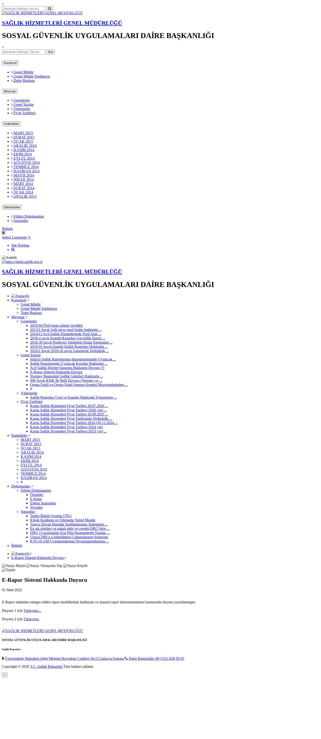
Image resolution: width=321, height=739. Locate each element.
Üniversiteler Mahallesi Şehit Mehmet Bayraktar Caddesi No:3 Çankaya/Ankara (65, 658)
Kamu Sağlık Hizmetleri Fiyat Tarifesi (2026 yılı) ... (68, 410)
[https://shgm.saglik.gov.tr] (22, 262)
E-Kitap (36, 499)
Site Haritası (20, 245)
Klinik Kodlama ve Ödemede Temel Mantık (62, 520)
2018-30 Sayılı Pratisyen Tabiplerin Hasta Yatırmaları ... (71, 342)
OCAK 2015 (23, 141)
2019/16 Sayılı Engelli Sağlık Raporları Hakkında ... (69, 347)
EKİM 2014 (22, 154)
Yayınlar (36, 507)
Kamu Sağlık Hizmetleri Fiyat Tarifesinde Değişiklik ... (71, 419)
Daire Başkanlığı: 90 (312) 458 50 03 (156, 658)
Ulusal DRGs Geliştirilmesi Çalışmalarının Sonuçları (69, 537)
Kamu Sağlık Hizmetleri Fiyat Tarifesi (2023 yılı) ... (68, 431)
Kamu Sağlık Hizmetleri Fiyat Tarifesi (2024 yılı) (66, 427)
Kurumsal (10, 63)
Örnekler (36, 495)
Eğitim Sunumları (43, 503)
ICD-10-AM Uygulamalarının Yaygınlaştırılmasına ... (69, 541)
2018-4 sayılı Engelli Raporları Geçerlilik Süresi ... (67, 338)
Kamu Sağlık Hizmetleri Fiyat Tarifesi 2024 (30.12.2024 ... (74, 423)
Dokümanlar (12, 207)
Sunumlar (20, 221)
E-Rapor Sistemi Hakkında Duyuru (56, 372)
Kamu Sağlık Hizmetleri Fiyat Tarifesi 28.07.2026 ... (69, 406)
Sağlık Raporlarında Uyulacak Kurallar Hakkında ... (68, 364)
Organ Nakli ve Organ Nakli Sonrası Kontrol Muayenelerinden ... (79, 385)
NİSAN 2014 (23, 179)
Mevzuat (10, 91)
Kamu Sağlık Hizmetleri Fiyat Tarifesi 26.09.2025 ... (69, 414)
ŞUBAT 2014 (23, 188)
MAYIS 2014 (23, 175)
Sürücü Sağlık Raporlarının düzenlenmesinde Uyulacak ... (73, 359)
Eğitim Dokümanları (28, 216)
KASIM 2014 (23, 150)
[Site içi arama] (13, 250)
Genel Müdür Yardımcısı (31, 76)
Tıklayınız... (32, 611)
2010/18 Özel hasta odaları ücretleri (56, 325)
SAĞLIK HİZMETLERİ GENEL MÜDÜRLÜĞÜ (62, 23)
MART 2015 (23, 133)
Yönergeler (21, 109)
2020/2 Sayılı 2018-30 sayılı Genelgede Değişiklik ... (69, 351)
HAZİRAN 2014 (26, 171)
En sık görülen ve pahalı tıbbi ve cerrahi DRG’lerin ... (70, 529)
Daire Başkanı (24, 81)
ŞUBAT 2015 (23, 137)
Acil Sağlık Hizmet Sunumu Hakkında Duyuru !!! (67, 368)
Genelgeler (21, 100)
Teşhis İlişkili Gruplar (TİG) (51, 516)
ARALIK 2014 (24, 146)
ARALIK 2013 (24, 196)
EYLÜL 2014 (24, 158)
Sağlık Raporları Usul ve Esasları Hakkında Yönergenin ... (73, 397)
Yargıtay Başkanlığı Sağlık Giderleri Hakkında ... (66, 376)
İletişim (7, 229)
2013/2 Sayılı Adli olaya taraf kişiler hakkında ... (66, 330)
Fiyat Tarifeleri (24, 113)
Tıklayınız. (31, 619)
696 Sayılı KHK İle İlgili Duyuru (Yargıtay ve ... (66, 380)
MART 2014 (23, 184)
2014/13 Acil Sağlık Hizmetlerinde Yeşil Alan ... (65, 334)
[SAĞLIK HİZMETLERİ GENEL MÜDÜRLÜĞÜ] (42, 13)
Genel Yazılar (23, 104)
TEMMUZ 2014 (26, 167)
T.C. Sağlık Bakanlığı (46, 666)
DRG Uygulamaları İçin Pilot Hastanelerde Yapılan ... (70, 533)
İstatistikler (11, 124)
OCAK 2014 (23, 192)
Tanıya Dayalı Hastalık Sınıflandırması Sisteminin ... (69, 524)
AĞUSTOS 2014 (26, 163)
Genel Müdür (23, 72)
